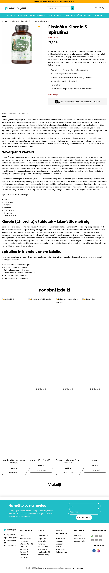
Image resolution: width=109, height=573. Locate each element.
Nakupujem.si (41, 568)
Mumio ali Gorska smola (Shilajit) (14, 461)
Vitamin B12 (24, 549)
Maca (22, 536)
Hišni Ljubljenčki (84, 15)
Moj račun (78, 536)
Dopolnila (22, 15)
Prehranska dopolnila (19, 21)
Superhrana (55, 15)
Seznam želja (79, 541)
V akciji (98, 15)
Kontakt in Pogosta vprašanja (60, 541)
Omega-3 (24, 552)
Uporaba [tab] (12, 114)
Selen (95, 460)
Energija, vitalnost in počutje (42, 21)
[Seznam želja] (100, 8)
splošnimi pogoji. (24, 516)
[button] (96, 8)
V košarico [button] (14, 473)
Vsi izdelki (11, 15)
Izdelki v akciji (43, 555)
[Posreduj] (72, 8)
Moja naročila (79, 538)
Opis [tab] (4, 114)
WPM (73, 568)
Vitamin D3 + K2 (26, 544)
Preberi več (41, 470)
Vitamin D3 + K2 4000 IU (41, 460)
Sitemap (80, 568)
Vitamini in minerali (39, 15)
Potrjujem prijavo (84, 517)
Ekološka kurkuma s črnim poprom (68, 461)
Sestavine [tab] (23, 114)
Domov (5, 21)
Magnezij (23, 546)
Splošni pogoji (61, 552)
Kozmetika (69, 15)
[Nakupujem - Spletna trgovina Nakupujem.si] (15, 8)
